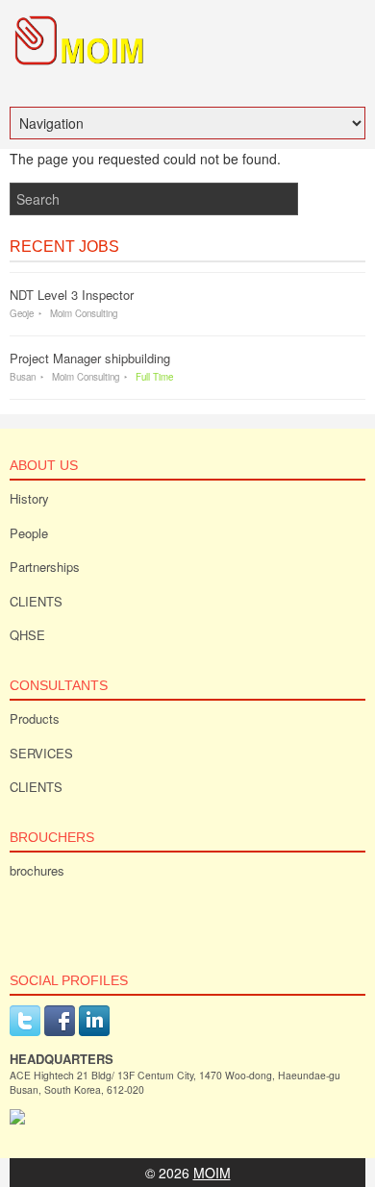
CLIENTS (36, 601)
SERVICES (41, 753)
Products (35, 718)
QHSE (27, 635)
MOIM (212, 1172)
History (29, 498)
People (29, 533)
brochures (37, 870)
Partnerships (45, 566)
